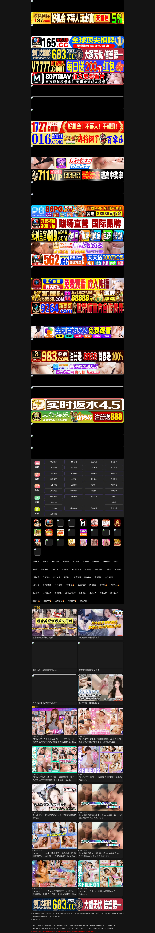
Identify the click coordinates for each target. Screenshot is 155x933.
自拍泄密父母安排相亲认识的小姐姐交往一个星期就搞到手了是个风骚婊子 (100, 816)
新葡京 (35, 569)
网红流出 (94, 479)
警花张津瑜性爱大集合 (89, 670)
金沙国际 (58, 593)
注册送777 (107, 561)
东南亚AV (114, 473)
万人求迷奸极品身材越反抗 (45, 702)
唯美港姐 (94, 473)
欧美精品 (94, 462)
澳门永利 (76, 561)
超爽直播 (98, 569)
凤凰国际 (65, 569)
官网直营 (65, 561)
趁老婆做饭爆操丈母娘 (43, 637)
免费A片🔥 (47, 601)
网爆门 (114, 496)
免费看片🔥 (69, 585)
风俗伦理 (114, 508)
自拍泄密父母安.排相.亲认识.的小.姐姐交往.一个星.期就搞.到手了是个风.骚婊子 (100, 854)
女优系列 (73, 485)
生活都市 (53, 508)
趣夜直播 (77, 577)
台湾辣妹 (53, 473)
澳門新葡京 (47, 585)
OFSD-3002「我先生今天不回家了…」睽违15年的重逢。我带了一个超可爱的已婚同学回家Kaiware (53, 894)
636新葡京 (82, 585)
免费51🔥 (103, 585)
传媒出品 (53, 502)
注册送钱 (95, 561)
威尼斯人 (35, 561)
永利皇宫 (58, 585)
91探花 (73, 479)
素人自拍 (114, 467)
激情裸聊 (92, 585)
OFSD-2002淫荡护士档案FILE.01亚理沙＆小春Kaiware (100, 778)
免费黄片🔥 (72, 601)
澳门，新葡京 (70, 593)
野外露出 (114, 479)
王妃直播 (46, 577)
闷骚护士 (114, 491)
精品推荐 (53, 462)
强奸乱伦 (73, 462)
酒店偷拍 (118, 569)
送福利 (116, 561)
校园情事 (73, 508)
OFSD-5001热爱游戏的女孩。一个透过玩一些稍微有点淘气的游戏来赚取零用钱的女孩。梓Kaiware (54, 742)
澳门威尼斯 (114, 593)
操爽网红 (88, 569)
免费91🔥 (36, 601)
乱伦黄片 (56, 577)
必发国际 (98, 577)
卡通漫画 (53, 496)
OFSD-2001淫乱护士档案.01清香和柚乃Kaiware (97, 892)
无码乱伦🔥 (115, 585)
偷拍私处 (67, 577)
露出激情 (73, 496)
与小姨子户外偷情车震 (89, 637)
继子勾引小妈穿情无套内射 (45, 670)
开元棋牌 (55, 561)
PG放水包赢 (76, 569)
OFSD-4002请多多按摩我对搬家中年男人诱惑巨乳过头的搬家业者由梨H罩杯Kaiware (100, 740)
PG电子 (86, 561)
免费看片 (82, 593)
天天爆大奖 (47, 593)
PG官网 (46, 561)
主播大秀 (35, 577)
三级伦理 (53, 467)
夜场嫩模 (87, 577)
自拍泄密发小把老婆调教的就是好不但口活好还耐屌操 (54, 816)
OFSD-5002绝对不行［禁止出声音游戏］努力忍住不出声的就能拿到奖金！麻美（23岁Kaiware (54, 780)
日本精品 (73, 467)
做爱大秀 (92, 593)
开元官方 (35, 593)
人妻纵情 (94, 508)
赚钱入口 (83, 601)
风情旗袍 (53, 491)
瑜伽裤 (93, 491)
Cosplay (94, 467)
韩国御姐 (73, 473)
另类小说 (53, 514)
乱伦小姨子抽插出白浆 (89, 702)
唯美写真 (94, 496)
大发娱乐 (35, 585)
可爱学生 (94, 485)
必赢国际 (54, 569)
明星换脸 (73, 491)
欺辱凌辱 (53, 479)
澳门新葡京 (109, 577)
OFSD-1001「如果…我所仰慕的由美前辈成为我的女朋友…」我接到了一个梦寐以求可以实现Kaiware (54, 856)
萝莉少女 (114, 462)
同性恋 (114, 502)
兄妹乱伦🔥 (59, 601)
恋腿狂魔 (114, 485)
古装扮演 (53, 485)
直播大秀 (103, 593)
